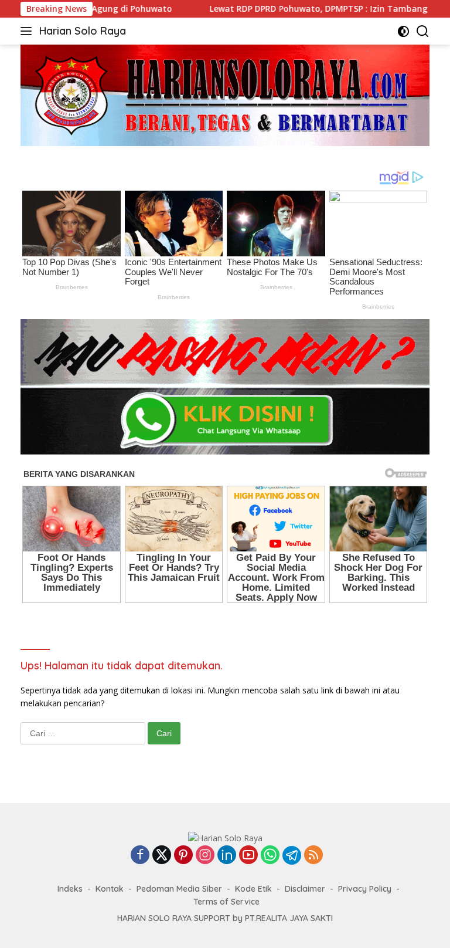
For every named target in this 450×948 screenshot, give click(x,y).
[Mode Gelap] (403, 31)
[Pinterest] (183, 855)
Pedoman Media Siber (179, 888)
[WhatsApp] (270, 855)
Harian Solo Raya (82, 31)
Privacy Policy (364, 888)
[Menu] (28, 31)
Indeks (70, 888)
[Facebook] (140, 855)
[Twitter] (161, 855)
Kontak (110, 888)
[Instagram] (205, 855)
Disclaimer (305, 888)
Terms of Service (226, 901)
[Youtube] (248, 855)
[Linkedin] (226, 855)
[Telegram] (291, 855)
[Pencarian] (422, 31)
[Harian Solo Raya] (225, 837)
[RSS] (313, 855)
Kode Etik (253, 888)
